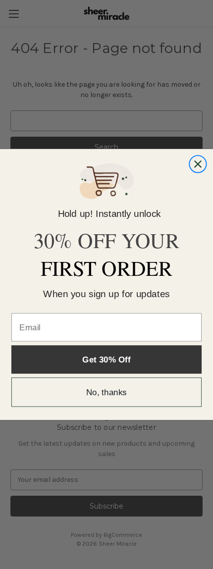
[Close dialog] (198, 164)
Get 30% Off (106, 359)
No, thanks (106, 392)
